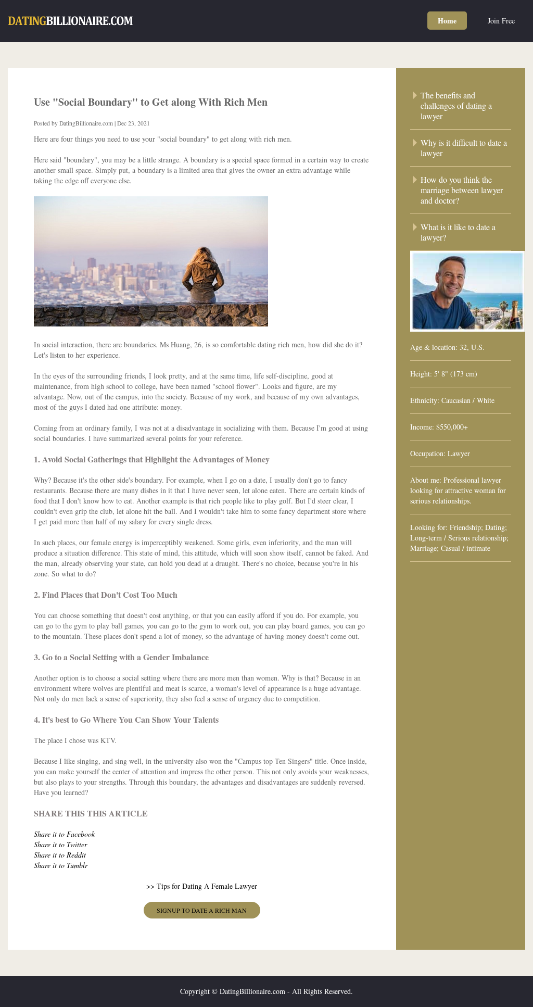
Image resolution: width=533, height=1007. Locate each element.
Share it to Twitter (60, 844)
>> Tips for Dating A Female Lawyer (201, 886)
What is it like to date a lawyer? (458, 232)
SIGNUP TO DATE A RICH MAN (202, 910)
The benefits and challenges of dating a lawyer (456, 105)
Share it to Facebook (64, 834)
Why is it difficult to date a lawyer (464, 147)
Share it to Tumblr (60, 865)
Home (447, 20)
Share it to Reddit (60, 855)
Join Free (501, 21)
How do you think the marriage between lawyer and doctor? (462, 190)
